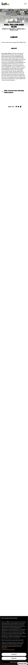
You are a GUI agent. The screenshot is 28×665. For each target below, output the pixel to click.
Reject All (14, 658)
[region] (14, 640)
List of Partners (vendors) (7, 649)
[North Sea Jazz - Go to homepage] (5, 4)
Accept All (14, 654)
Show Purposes (14, 662)
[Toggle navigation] (25, 4)
